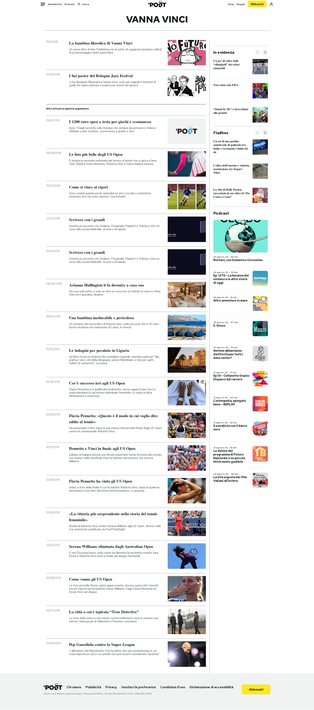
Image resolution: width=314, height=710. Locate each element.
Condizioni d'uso (172, 687)
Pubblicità (93, 687)
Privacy (111, 687)
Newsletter (55, 4)
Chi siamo (74, 687)
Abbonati (257, 4)
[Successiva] (265, 52)
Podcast (70, 4)
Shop (231, 4)
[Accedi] (271, 4)
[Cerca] (79, 4)
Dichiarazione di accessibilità (211, 687)
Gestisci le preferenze (138, 687)
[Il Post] (157, 4)
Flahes (220, 133)
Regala (241, 4)
